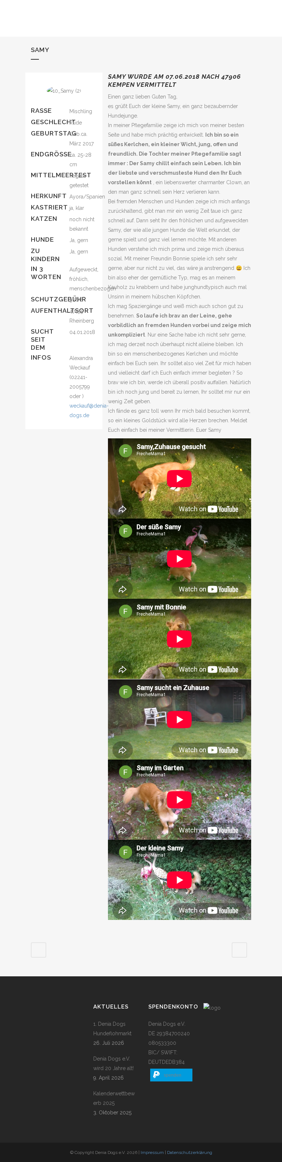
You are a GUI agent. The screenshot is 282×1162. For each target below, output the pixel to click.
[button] (171, 1075)
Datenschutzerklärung (189, 1152)
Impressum (152, 1152)
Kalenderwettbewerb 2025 (114, 1098)
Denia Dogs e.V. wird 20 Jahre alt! (113, 1063)
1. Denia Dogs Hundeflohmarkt (112, 1028)
